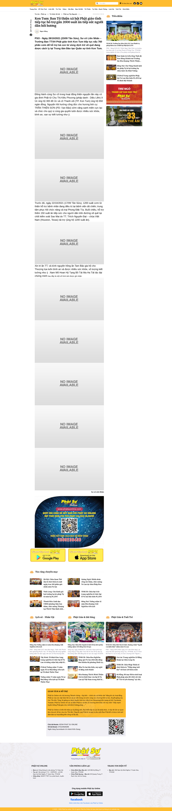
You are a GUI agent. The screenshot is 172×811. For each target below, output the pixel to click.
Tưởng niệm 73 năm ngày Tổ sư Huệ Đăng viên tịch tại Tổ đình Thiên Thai (53, 679)
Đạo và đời (79, 9)
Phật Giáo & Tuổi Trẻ (122, 617)
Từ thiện (88, 9)
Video (64, 9)
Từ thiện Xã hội (55, 14)
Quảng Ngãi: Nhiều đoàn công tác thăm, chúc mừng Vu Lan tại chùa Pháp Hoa (91, 581)
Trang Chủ (33, 9)
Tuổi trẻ (118, 9)
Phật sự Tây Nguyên (70, 14)
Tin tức (58, 9)
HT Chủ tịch (42, 9)
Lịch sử (111, 9)
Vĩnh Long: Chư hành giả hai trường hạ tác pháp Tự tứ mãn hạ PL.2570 (53, 594)
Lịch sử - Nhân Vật (44, 617)
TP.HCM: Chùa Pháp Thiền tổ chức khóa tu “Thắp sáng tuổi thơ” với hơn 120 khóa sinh (128, 667)
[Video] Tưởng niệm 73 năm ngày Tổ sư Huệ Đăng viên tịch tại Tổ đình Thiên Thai (52, 669)
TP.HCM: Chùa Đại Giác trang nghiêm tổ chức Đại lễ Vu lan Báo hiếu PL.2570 (91, 594)
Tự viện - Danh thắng (99, 9)
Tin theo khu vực (126, 3)
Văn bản (71, 9)
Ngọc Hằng (44, 31)
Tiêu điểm (117, 16)
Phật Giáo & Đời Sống (84, 617)
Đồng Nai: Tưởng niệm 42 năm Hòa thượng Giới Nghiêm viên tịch (91, 604)
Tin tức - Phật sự (40, 14)
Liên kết (51, 9)
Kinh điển (126, 9)
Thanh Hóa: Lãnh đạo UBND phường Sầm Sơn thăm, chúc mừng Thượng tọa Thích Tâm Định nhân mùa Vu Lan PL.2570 (53, 606)
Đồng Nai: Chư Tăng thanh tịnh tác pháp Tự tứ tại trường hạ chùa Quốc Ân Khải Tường (129, 68)
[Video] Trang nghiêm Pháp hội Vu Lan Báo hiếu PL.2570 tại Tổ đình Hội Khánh (129, 78)
